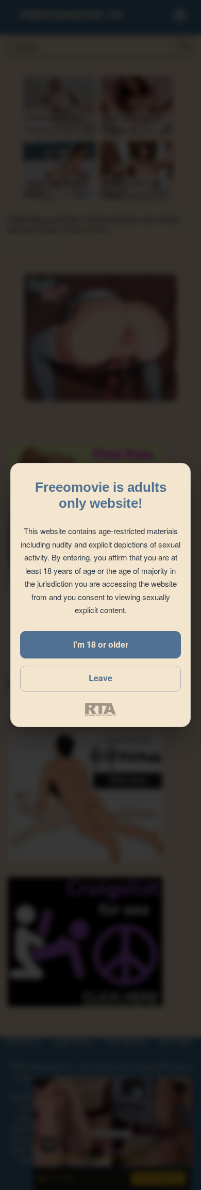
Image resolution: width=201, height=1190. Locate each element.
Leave (100, 678)
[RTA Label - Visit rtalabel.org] (100, 709)
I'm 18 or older (100, 644)
